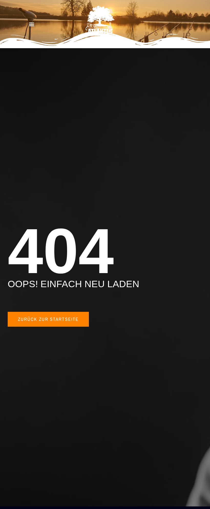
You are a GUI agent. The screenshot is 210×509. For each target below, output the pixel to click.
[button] (31, 24)
